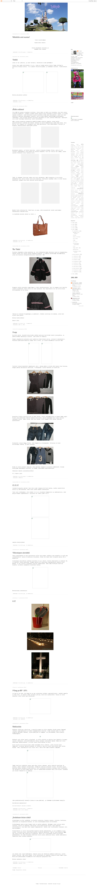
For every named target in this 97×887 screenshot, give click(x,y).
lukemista (81, 176)
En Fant (82, 156)
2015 (73, 224)
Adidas (72, 144)
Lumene (72, 177)
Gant (80, 157)
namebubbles (81, 182)
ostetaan (81, 187)
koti (79, 171)
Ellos (72, 156)
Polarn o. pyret (79, 192)
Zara (79, 217)
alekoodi (20, 863)
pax (80, 190)
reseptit (78, 197)
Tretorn (81, 209)
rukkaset (26, 809)
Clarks (78, 151)
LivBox (82, 175)
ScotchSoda (81, 198)
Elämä (75, 156)
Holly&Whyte (81, 160)
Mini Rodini (73, 181)
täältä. (47, 493)
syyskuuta (76, 257)
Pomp (14, 332)
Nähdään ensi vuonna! (21, 37)
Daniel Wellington (79, 154)
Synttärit (77, 203)
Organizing (73, 187)
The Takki (16, 249)
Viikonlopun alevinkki (21, 552)
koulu (82, 171)
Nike (74, 184)
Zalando (81, 216)
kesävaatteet (74, 167)
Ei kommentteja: (30, 100)
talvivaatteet (74, 205)
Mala (77, 177)
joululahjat (80, 164)
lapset (82, 172)
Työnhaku (81, 210)
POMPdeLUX (20, 477)
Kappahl (81, 165)
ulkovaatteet (74, 211)
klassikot (78, 170)
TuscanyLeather (73, 210)
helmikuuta (76, 270)
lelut (72, 175)
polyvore (73, 193)
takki (24, 324)
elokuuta (75, 259)
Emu (78, 156)
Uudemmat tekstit (17, 867)
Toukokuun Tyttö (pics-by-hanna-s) (76, 289)
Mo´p (77, 181)
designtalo (73, 155)
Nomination (81, 184)
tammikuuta (76, 271)
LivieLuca (72, 176)
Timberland (73, 208)
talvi (82, 204)
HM (21, 241)
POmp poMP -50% (19, 690)
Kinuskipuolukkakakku (77, 303)
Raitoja (72, 196)
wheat (72, 216)
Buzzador (73, 151)
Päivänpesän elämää (77, 282)
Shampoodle (81, 199)
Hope (72, 161)
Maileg (75, 177)
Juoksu (77, 165)
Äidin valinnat (18, 109)
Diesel (77, 155)
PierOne (82, 191)
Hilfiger (73, 160)
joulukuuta (76, 231)
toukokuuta (76, 264)
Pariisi (76, 190)
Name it (20, 324)
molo (79, 181)
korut (82, 170)
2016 (73, 222)
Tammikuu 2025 (75, 290)
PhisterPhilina (74, 191)
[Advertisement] (77, 40)
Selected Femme (74, 199)
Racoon (81, 194)
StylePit (78, 202)
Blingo (72, 150)
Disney (80, 155)
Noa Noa (77, 184)
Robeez (82, 197)
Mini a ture (21, 809)
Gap (82, 157)
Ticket (81, 205)
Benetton (73, 149)
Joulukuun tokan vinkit (21, 817)
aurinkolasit (78, 148)
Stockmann (73, 202)
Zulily (82, 217)
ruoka (77, 198)
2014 (73, 226)
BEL (82, 148)
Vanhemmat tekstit (63, 867)
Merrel (82, 178)
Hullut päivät (76, 161)
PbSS (82, 190)
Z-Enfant (76, 216)
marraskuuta (76, 254)
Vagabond (81, 211)
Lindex (77, 175)
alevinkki (78, 145)
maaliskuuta (76, 268)
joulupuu (72, 165)
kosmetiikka (73, 171)
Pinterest (72, 192)
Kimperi (78, 169)
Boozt (77, 150)
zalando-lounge (74, 217)
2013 (73, 227)
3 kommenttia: (30, 52)
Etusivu (40, 867)
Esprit (72, 157)
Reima (74, 197)
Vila (82, 214)
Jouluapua (72, 164)
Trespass (77, 209)
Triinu (80, 51)
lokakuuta (76, 256)
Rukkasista (16, 726)
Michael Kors (73, 180)
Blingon (40, 561)
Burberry (81, 150)
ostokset (80, 188)
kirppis (73, 170)
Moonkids (81, 181)
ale (19, 241)
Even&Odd (76, 157)
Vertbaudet (73, 214)
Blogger (59, 883)
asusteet (73, 148)
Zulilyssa (36, 492)
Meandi (78, 178)
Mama (79, 177)
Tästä (29, 66)
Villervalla (74, 215)
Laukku (78, 173)
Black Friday (80, 149)
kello (72, 166)
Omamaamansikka (76, 298)
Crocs (24, 863)
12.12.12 (15, 485)
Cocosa (19, 101)
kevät (82, 167)
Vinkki (15, 59)
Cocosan (32, 65)
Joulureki (74, 302)
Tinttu (78, 208)
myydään (72, 182)
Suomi (82, 202)
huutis (82, 161)
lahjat (77, 172)
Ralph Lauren (78, 196)
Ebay (82, 155)
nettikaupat (74, 183)
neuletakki (81, 183)
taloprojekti (73, 204)
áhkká (77, 144)
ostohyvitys (73, 188)
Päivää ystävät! (75, 299)
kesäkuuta (76, 263)
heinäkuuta (76, 261)
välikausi (81, 215)
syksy (72, 203)
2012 (73, 229)
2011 (73, 273)
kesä (82, 166)
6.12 (14, 601)
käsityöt (73, 172)
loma (77, 176)
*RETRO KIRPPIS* (76, 293)
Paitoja (72, 190)
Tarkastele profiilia (76, 65)
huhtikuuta (76, 266)
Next (72, 184)
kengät (77, 166)
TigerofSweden (80, 206)
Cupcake (73, 154)
